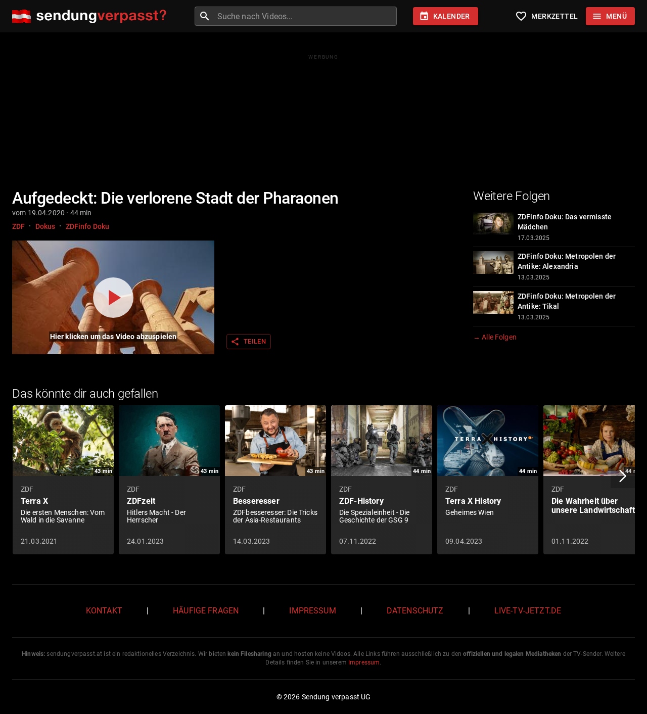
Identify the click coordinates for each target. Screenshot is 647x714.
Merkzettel (546, 16)
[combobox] (306, 16)
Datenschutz (415, 610)
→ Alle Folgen (495, 337)
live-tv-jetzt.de (527, 610)
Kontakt (104, 610)
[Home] (91, 16)
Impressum (312, 610)
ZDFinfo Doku (88, 226)
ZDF (18, 226)
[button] (623, 476)
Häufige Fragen (206, 610)
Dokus (45, 226)
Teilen (248, 341)
